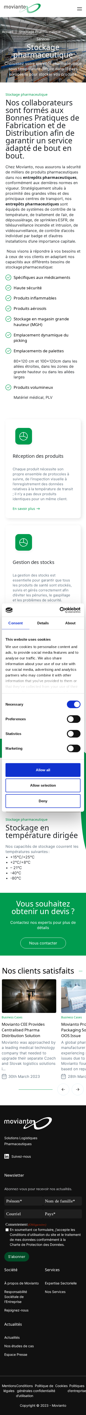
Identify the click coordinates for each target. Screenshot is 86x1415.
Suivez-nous (21, 1156)
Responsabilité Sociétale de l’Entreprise (15, 1297)
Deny (43, 801)
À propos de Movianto (21, 1283)
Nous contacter (43, 943)
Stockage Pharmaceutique (40, 32)
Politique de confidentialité (44, 1388)
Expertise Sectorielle (61, 1283)
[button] (78, 1089)
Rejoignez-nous (16, 1310)
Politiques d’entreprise (77, 1388)
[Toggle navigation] (79, 8)
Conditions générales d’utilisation (24, 1391)
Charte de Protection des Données (37, 1245)
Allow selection (43, 785)
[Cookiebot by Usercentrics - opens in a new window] (61, 610)
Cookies (61, 1386)
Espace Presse (15, 1354)
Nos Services (55, 1292)
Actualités (12, 1337)
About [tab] (70, 623)
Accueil (7, 32)
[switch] (74, 719)
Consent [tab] (15, 623)
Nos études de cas (19, 1346)
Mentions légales (9, 1388)
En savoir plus (24, 508)
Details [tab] (43, 623)
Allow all (43, 770)
